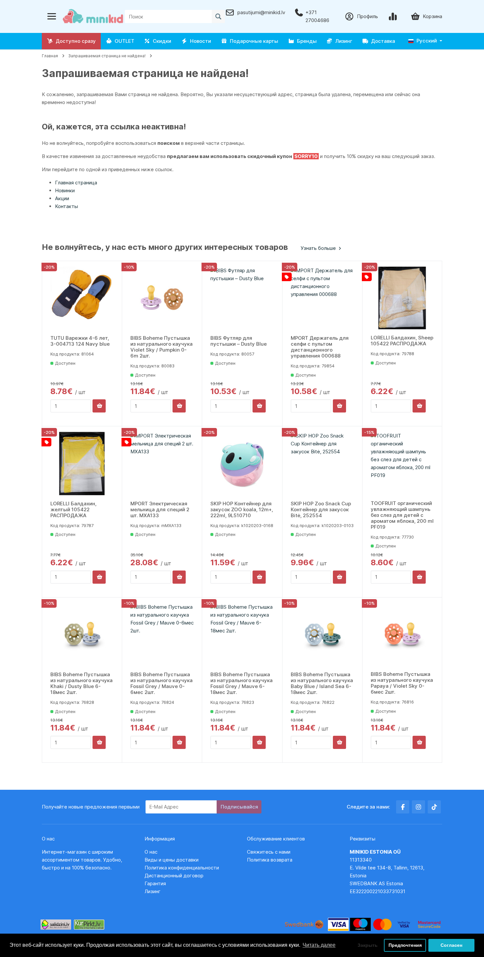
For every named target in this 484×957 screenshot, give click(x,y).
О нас (151, 852)
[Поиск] (218, 16)
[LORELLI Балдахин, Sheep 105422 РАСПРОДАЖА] (402, 298)
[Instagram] (418, 806)
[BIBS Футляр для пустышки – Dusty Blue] (242, 298)
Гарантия (155, 883)
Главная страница (76, 182)
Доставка (381, 41)
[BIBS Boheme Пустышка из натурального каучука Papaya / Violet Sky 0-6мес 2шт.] (402, 634)
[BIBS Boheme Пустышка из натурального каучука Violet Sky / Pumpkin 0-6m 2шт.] (162, 298)
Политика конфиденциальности (182, 867)
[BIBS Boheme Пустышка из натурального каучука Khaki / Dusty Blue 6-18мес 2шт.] (82, 634)
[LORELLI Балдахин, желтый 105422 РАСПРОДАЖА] (82, 463)
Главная (50, 55)
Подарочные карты (252, 41)
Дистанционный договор (176, 875)
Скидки (160, 41)
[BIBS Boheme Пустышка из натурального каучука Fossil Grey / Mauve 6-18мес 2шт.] (242, 634)
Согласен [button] (451, 945)
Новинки (65, 190)
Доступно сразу (74, 41)
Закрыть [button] (368, 945)
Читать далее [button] (319, 945)
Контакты (66, 206)
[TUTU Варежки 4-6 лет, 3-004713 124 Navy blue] (82, 298)
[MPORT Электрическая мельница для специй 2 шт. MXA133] (162, 463)
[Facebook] (402, 806)
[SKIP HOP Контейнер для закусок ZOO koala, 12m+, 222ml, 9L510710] (242, 463)
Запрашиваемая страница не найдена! (107, 55)
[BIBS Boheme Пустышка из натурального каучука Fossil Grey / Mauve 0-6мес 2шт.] (162, 634)
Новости (199, 41)
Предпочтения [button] (405, 945)
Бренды (305, 41)
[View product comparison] (394, 16)
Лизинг (342, 41)
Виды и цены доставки (172, 860)
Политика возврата (269, 860)
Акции (62, 198)
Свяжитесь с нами (268, 852)
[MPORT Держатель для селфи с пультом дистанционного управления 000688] (322, 298)
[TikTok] (434, 806)
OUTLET (123, 41)
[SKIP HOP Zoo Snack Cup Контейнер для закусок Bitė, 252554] (322, 463)
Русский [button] (426, 41)
